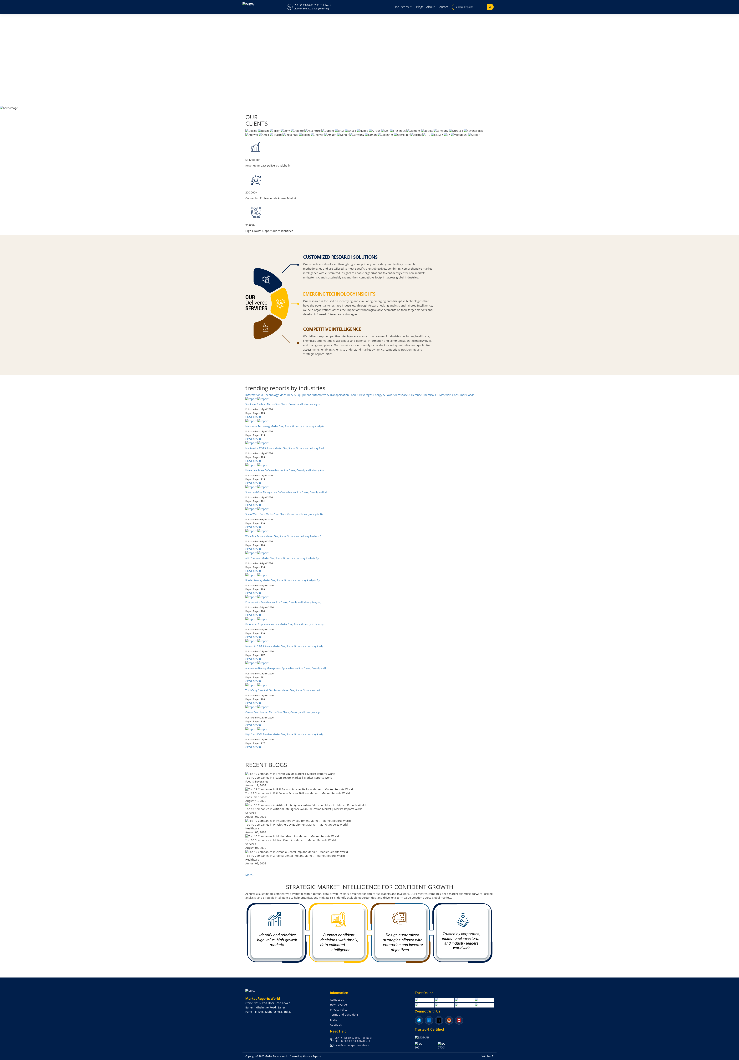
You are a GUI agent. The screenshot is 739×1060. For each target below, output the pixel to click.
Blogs (419, 7)
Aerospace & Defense (408, 395)
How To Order (339, 1004)
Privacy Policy (338, 1009)
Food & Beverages (361, 395)
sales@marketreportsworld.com (351, 1045)
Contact (442, 7)
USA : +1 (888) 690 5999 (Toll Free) (312, 5)
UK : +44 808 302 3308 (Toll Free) (311, 8)
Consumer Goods (463, 395)
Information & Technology (262, 395)
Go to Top (486, 1056)
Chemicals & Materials (437, 395)
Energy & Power (383, 395)
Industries (402, 7)
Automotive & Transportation (331, 395)
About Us (336, 1024)
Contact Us (337, 999)
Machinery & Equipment (295, 395)
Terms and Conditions (344, 1014)
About (430, 7)
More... (249, 875)
